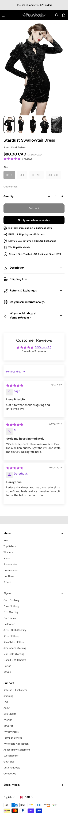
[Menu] (4, 15)
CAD (27, 797)
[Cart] (63, 15)
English (7, 797)
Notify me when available (34, 220)
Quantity (8, 196)
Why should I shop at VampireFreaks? (23, 315)
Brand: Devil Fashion (14, 147)
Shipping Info (18, 279)
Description (17, 267)
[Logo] (34, 15)
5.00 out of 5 (43, 347)
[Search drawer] (56, 15)
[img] (14, 385)
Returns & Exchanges (23, 290)
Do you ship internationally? (27, 302)
